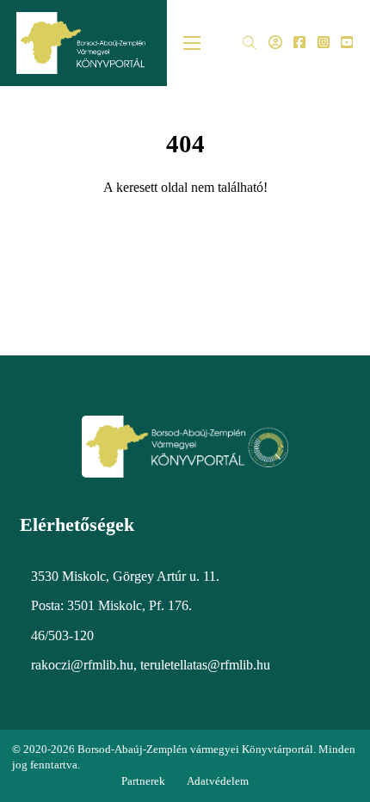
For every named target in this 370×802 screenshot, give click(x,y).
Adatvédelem (218, 780)
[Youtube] (347, 43)
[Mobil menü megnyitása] (191, 43)
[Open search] (249, 43)
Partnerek (143, 780)
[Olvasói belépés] (275, 43)
